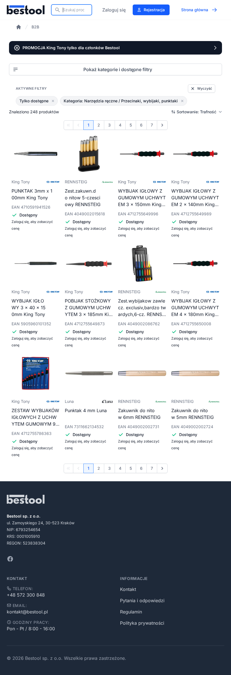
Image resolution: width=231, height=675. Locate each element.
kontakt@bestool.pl (27, 612)
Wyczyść (204, 88)
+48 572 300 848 (26, 595)
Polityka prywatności (142, 623)
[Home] (18, 27)
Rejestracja (154, 9)
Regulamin (131, 612)
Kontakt (128, 589)
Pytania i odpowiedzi (142, 600)
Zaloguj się (114, 10)
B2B (35, 26)
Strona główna (194, 9)
